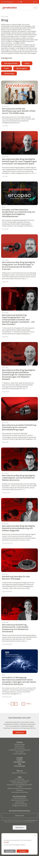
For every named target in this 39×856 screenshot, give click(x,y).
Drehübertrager (19, 744)
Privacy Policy (19, 779)
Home (2, 16)
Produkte (19, 742)
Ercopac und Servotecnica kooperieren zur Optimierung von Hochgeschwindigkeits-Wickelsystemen (18, 212)
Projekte (19, 760)
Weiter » (28, 703)
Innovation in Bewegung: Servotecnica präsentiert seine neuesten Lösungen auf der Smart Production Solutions (19, 680)
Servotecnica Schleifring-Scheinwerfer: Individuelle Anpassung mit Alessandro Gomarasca (15, 628)
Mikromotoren (19, 746)
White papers (21, 68)
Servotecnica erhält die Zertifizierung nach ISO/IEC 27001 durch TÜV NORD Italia (18, 110)
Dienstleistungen (19, 762)
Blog (19, 764)
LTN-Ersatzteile (19, 766)
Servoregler (20, 752)
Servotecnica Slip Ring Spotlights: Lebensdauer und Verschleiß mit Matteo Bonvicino (18, 477)
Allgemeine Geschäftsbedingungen (19, 788)
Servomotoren (19, 748)
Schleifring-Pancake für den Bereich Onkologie (16, 577)
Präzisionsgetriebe (19, 753)
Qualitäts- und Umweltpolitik (19, 781)
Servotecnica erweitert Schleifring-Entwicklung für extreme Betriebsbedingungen (19, 427)
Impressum (19, 790)
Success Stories (10, 63)
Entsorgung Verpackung (19, 792)
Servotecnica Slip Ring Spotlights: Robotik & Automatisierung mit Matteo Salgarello (18, 528)
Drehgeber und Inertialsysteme (19, 750)
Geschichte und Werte (19, 773)
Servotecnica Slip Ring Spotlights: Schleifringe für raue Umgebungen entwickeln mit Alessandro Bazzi (19, 161)
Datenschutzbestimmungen (32, 820)
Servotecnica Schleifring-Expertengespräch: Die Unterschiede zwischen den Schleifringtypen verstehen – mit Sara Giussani (18, 319)
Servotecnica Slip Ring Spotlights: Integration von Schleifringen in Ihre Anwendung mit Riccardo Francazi (18, 265)
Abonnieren (20, 827)
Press (6, 68)
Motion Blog (9, 73)
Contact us (19, 732)
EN (18, 2)
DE (21, 2)
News (27, 63)
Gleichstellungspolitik (19, 783)
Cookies (19, 786)
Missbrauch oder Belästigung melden (19, 784)
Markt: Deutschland (8, 1)
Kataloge (19, 758)
